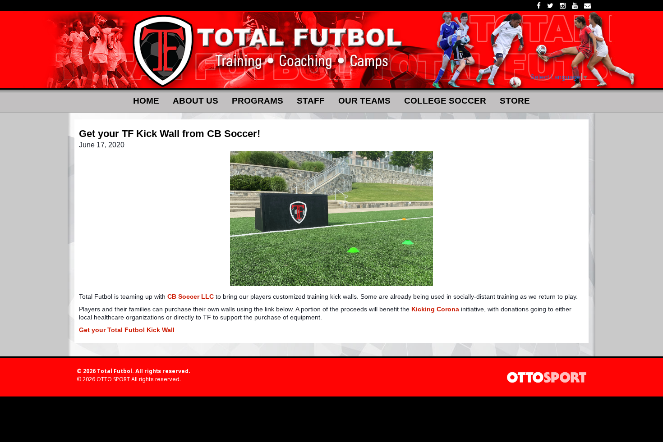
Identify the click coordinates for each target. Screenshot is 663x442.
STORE (515, 100)
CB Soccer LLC (190, 296)
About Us (195, 100)
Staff (311, 100)
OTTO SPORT (113, 379)
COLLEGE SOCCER (445, 100)
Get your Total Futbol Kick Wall (127, 329)
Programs (257, 100)
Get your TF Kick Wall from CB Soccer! (169, 133)
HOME (146, 100)
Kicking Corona (435, 309)
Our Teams (364, 100)
